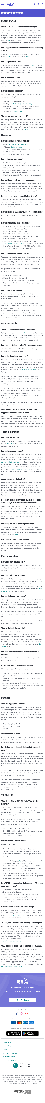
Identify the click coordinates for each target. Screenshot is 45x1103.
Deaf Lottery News (9, 1057)
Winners (25, 333)
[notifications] (34, 4)
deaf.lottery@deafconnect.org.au (23, 104)
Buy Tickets (11, 443)
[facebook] (16, 1013)
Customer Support (17, 147)
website (6, 86)
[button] (2, 4)
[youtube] (26, 1013)
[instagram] (21, 1013)
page (16, 534)
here (9, 40)
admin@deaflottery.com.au (10, 462)
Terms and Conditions (28, 369)
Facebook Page (16, 111)
